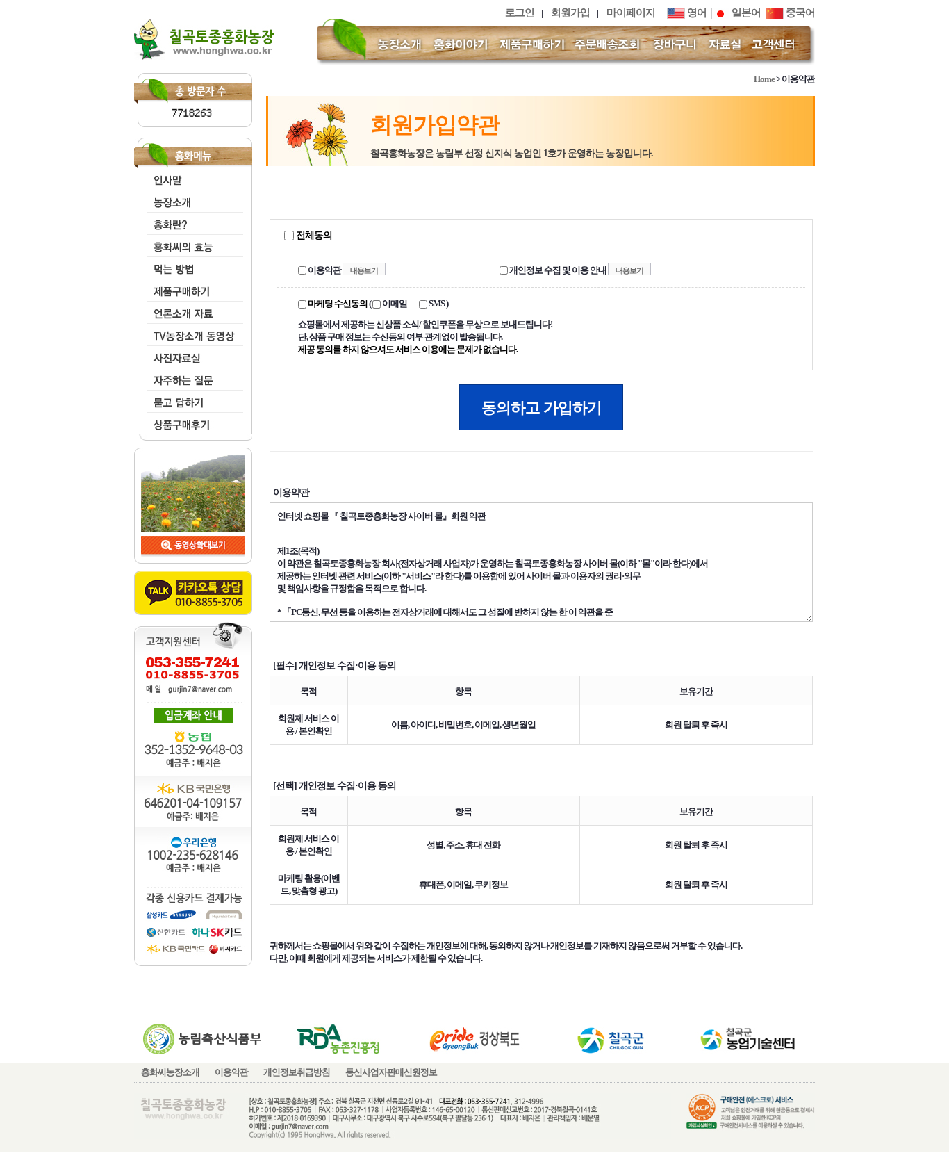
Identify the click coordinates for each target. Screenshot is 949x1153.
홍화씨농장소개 (170, 1072)
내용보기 (364, 270)
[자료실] (725, 43)
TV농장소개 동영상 (192, 332)
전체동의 (313, 235)
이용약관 (323, 270)
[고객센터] (775, 43)
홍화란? (192, 221)
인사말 (192, 177)
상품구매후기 (192, 421)
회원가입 (570, 12)
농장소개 (192, 199)
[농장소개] (400, 43)
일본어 (745, 12)
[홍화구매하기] (532, 43)
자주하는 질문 (192, 377)
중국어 (799, 12)
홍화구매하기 (192, 288)
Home (764, 79)
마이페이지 (630, 12)
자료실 (192, 354)
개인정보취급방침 (296, 1072)
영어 (696, 12)
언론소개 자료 (192, 310)
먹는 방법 (192, 266)
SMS (436, 303)
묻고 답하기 (192, 399)
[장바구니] (674, 43)
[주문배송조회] (608, 43)
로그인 (519, 12)
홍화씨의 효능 (192, 243)
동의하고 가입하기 (541, 407)
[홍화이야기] (461, 43)
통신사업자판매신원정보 (391, 1072)
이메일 (394, 303)
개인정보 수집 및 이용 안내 (557, 270)
